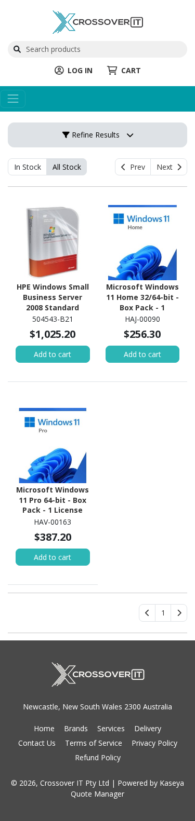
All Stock (67, 167)
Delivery (147, 728)
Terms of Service (93, 743)
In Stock (27, 167)
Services (111, 728)
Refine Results (95, 135)
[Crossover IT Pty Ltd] (98, 21)
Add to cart (52, 354)
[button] (163, 613)
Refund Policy (98, 757)
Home (44, 728)
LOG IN (80, 70)
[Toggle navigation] (12, 99)
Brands (76, 728)
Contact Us (37, 743)
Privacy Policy (154, 743)
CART (131, 70)
